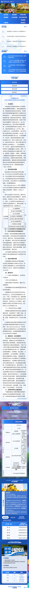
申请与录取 (23, 14)
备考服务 (14, 14)
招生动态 (6, 14)
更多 (26, 26)
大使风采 (6, 22)
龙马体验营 (14, 17)
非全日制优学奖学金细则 (23, 18)
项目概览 (6, 17)
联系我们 (23, 22)
